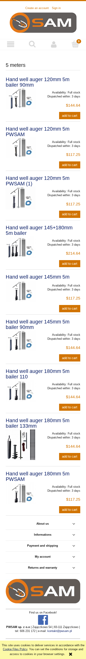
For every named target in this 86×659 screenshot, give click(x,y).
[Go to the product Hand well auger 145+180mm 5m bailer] (21, 247)
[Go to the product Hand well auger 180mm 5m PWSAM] (21, 493)
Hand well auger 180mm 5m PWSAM (37, 476)
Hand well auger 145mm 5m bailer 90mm (37, 324)
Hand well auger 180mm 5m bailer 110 (37, 374)
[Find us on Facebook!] (43, 619)
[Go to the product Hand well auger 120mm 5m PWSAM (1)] (21, 198)
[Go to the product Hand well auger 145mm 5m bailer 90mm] (21, 340)
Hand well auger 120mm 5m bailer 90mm (37, 82)
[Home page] (43, 22)
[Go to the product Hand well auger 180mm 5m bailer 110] (21, 391)
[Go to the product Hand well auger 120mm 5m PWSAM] (21, 147)
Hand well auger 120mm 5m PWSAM (37, 131)
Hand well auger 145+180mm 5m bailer (39, 230)
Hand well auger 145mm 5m (37, 277)
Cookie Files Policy (15, 649)
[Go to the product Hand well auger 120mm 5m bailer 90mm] (21, 98)
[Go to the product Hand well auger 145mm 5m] (21, 291)
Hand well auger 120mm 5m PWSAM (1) (37, 180)
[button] (11, 44)
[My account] (54, 44)
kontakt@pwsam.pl (59, 631)
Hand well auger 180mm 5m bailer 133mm (37, 423)
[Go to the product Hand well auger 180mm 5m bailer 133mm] (21, 445)
